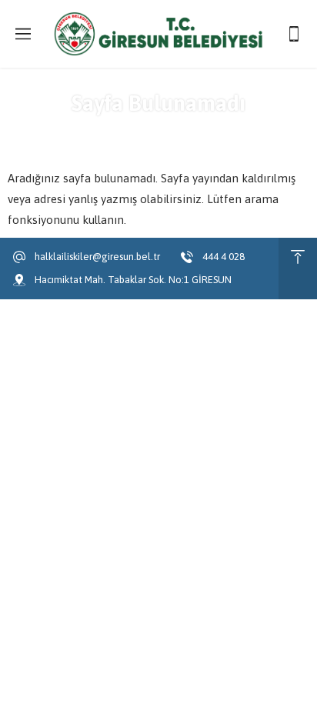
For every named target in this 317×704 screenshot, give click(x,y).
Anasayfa (110, 131)
